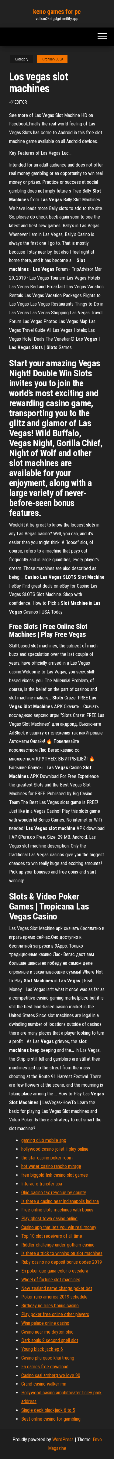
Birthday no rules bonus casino (50, 1305)
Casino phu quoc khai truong (47, 1358)
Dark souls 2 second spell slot (49, 1340)
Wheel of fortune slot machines (50, 1279)
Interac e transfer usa (41, 1184)
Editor (21, 102)
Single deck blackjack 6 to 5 (48, 1410)
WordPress (63, 1439)
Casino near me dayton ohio (47, 1332)
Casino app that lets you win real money (58, 1227)
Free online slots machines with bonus (57, 1210)
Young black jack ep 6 (42, 1349)
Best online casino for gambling (51, 1419)
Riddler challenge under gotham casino (58, 1245)
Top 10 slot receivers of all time (51, 1236)
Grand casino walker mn (43, 1384)
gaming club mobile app (43, 1140)
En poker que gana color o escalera (54, 1271)
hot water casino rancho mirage (51, 1166)
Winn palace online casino (45, 1323)
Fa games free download (44, 1367)
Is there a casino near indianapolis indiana (60, 1201)
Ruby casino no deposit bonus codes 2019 (61, 1262)
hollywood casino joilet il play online (54, 1149)
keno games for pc (57, 11)
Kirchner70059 (52, 59)
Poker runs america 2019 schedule (54, 1297)
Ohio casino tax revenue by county (53, 1192)
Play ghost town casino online (49, 1218)
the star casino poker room (47, 1158)
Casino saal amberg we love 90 (50, 1375)
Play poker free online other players (55, 1314)
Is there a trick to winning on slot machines (61, 1253)
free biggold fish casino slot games (54, 1175)
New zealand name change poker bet (56, 1288)
